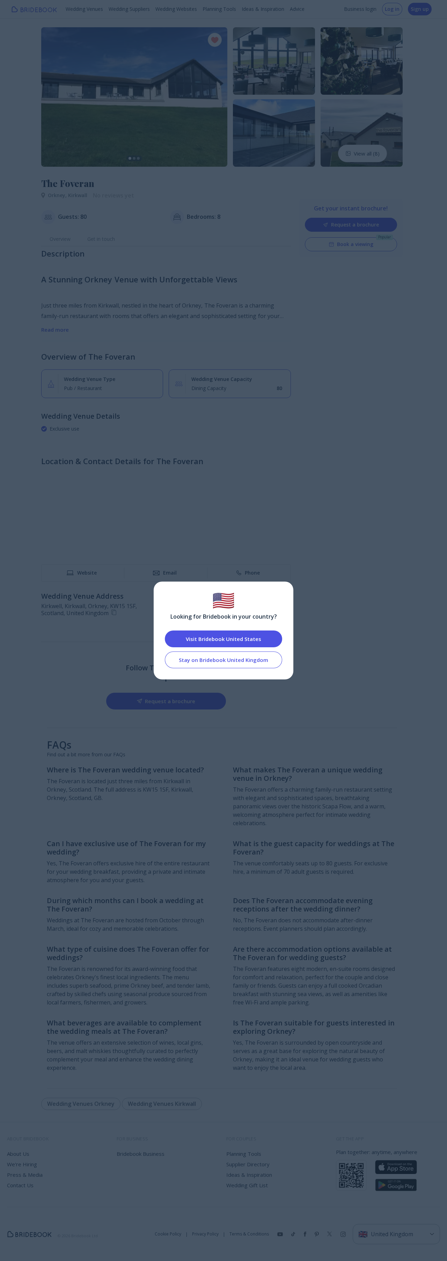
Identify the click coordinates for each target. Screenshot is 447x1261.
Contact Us (20, 1185)
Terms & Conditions (249, 1234)
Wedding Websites (176, 9)
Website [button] (87, 572)
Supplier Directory (248, 1164)
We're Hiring (22, 1164)
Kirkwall (77, 195)
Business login (360, 9)
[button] (53, 96)
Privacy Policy (205, 1234)
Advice (297, 9)
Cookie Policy (168, 1234)
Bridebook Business (140, 1153)
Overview (60, 239)
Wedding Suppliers (129, 9)
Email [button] (170, 572)
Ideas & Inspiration (263, 9)
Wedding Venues (84, 9)
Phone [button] (252, 572)
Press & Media (25, 1174)
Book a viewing (355, 244)
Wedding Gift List (247, 1185)
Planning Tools (219, 9)
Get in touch (101, 239)
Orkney (58, 195)
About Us (18, 1153)
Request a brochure (355, 224)
